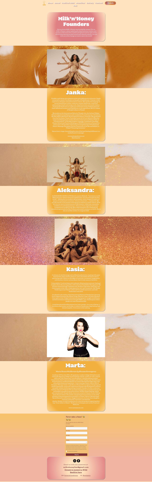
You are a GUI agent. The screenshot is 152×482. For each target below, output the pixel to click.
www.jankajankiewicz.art (76, 136)
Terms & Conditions (71, 475)
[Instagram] (74, 460)
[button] (90, 3)
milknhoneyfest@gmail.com (76, 467)
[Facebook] (78, 460)
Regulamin (86, 475)
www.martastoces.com (76, 407)
